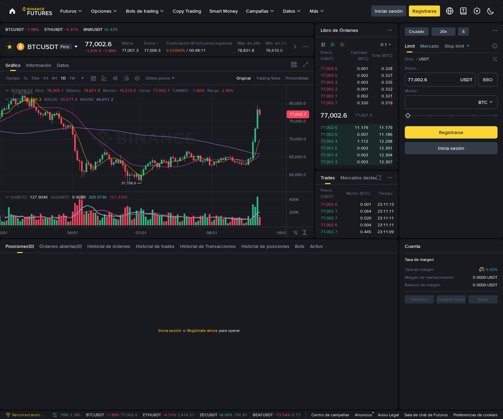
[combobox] (468, 46)
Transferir (419, 299)
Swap (483, 299)
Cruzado (416, 31)
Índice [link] (149, 43)
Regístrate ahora (202, 330)
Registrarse (424, 11)
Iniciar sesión (389, 11)
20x (443, 31)
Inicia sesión (451, 148)
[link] (12, 11)
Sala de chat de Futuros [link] (426, 415)
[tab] (410, 45)
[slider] (452, 115)
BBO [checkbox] (488, 79)
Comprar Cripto (451, 299)
